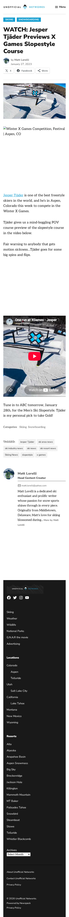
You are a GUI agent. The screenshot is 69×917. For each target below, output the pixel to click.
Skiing (9, 19)
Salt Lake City (19, 691)
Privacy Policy (14, 884)
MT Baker (12, 801)
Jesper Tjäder (13, 195)
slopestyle (27, 454)
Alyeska (11, 750)
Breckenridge (14, 776)
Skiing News (11, 454)
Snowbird (12, 814)
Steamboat (13, 820)
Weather (12, 618)
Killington (12, 788)
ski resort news (48, 448)
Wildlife (11, 625)
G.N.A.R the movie (17, 637)
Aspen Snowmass (17, 763)
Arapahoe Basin (16, 757)
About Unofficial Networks (20, 871)
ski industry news (14, 448)
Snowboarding (29, 19)
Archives (12, 850)
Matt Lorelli (21, 60)
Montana (12, 709)
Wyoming (12, 722)
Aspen (14, 672)
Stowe (10, 826)
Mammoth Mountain (18, 795)
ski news (31, 448)
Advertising (13, 644)
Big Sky (11, 769)
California (12, 697)
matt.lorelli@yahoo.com (34, 485)
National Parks (15, 631)
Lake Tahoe (17, 703)
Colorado (12, 665)
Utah (9, 684)
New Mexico (14, 716)
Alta (9, 744)
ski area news (45, 441)
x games (41, 454)
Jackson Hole (14, 782)
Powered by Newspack (19, 903)
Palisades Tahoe (16, 807)
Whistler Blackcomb (19, 839)
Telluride (16, 678)
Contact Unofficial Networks (21, 878)
